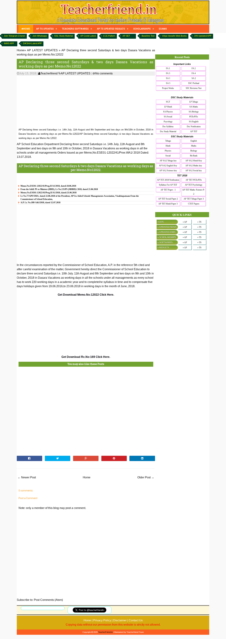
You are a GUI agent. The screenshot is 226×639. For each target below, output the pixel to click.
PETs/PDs (193, 116)
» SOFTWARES (165, 242)
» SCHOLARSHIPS (166, 237)
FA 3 (168, 73)
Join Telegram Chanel (14, 36)
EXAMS (163, 29)
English (194, 141)
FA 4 (194, 73)
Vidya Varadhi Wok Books (174, 36)
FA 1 (168, 68)
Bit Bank (193, 155)
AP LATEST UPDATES (75, 73)
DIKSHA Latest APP (32, 43)
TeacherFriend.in (105, 632)
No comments (104, 73)
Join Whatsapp (39, 36)
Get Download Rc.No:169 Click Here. (85, 356)
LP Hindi (168, 106)
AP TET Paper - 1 (168, 190)
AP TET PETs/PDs (194, 180)
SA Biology (194, 111)
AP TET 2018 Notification (168, 180)
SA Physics (168, 111)
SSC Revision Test (193, 88)
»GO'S (160, 222)
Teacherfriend (49, 73)
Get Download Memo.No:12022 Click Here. (86, 294)
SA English (193, 121)
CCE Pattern (109, 36)
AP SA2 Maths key (193, 165)
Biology (193, 151)
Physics (168, 151)
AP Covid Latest (88, 36)
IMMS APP (9, 43)
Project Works (168, 88)
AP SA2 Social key (193, 170)
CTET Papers (193, 204)
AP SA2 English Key (168, 165)
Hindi (168, 146)
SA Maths (193, 106)
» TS (199, 222)
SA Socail (168, 116)
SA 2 (194, 78)
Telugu (168, 141)
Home (86, 477)
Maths (193, 146)
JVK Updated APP (202, 36)
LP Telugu (193, 102)
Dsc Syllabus (168, 126)
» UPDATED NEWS (166, 227)
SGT (168, 102)
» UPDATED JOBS (166, 232)
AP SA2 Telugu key (168, 160)
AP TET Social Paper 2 (168, 199)
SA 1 (168, 78)
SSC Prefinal (193, 83)
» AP (185, 222)
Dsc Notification (194, 126)
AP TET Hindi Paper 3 (168, 204)
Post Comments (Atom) (48, 599)
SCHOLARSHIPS (142, 29)
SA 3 (168, 83)
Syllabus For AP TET (168, 185)
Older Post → (145, 477)
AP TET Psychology (193, 185)
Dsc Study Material (168, 131)
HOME (26, 29)
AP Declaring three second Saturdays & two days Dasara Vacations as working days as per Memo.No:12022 (86, 64)
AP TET (193, 131)
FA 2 (194, 68)
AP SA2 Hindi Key (193, 160)
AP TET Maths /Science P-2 (193, 192)
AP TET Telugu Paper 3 (194, 199)
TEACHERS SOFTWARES (75, 29)
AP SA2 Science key (168, 170)
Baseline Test (148, 36)
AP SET (126, 36)
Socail (168, 155)
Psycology (168, 121)
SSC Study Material (63, 36)
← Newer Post (27, 477)
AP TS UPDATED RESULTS (111, 29)
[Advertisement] (86, 102)
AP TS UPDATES (45, 29)
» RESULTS (163, 247)
